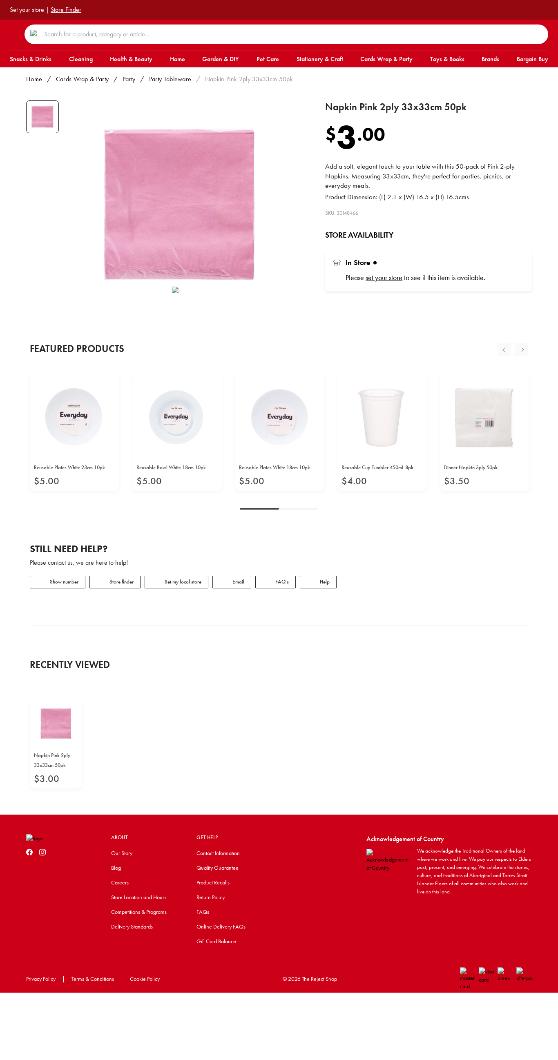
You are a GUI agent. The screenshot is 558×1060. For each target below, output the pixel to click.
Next (521, 349)
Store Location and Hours (138, 897)
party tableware (170, 79)
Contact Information (218, 853)
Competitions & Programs (139, 911)
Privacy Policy (41, 978)
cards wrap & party (82, 79)
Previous (504, 349)
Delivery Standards (132, 926)
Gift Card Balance (216, 941)
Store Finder (66, 9)
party (129, 79)
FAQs (202, 911)
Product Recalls (213, 882)
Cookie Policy (145, 978)
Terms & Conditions (92, 978)
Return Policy (210, 897)
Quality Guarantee (217, 867)
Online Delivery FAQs (221, 926)
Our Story (121, 853)
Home (34, 79)
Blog (116, 867)
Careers (120, 882)
